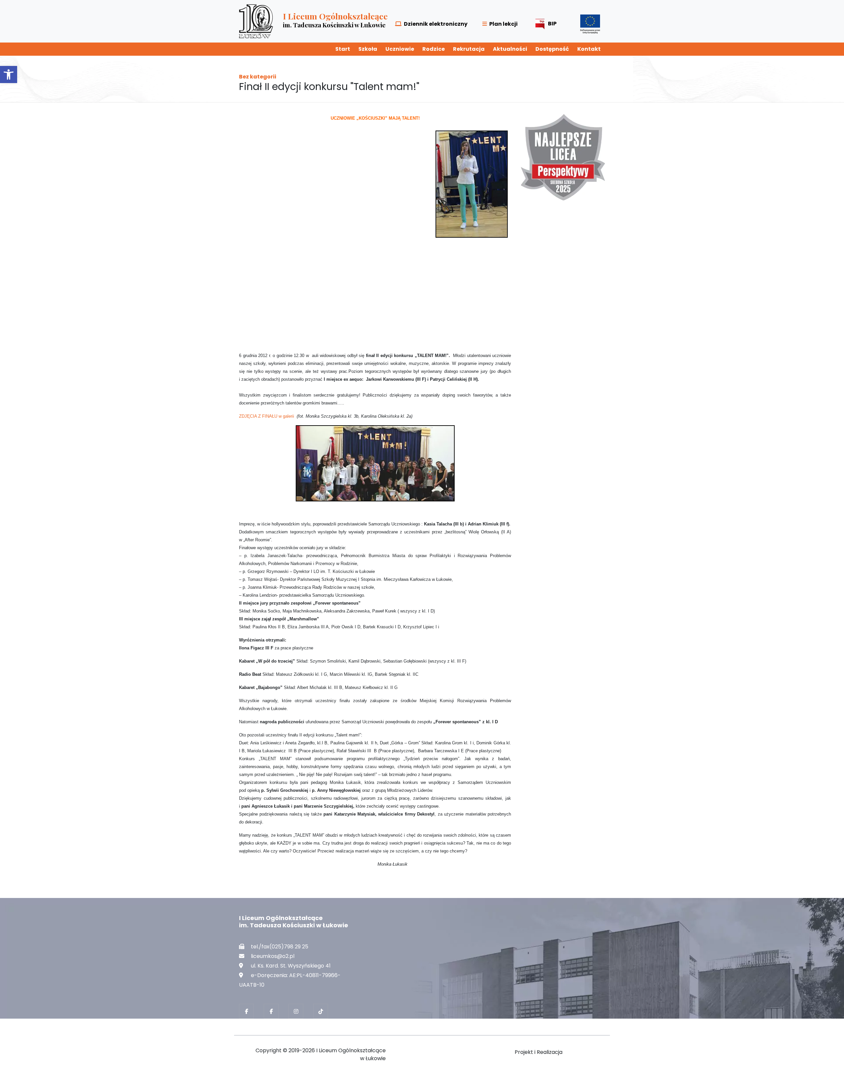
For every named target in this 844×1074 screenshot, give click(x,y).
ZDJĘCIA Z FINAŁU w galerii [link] (267, 416)
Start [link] (342, 49)
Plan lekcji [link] (503, 24)
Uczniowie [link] (399, 49)
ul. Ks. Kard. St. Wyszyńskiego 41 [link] (291, 966)
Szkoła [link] (367, 49)
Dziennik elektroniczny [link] (435, 24)
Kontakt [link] (589, 49)
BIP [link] (552, 23)
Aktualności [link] (510, 49)
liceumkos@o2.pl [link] (272, 956)
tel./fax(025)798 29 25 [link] (279, 946)
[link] (8, 74)
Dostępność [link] (552, 49)
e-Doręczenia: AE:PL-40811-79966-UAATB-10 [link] (290, 980)
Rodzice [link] (433, 49)
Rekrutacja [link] (469, 49)
